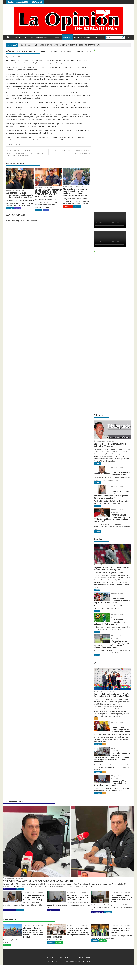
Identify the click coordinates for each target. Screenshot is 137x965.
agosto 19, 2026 (73, 893)
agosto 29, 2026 (100, 565)
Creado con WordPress (55, 961)
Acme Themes (85, 961)
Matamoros (7, 945)
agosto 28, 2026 (118, 636)
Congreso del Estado (83, 37)
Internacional (42, 37)
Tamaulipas (17, 37)
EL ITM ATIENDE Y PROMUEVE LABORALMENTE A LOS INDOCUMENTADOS (71, 152)
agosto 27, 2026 (117, 925)
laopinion (22, 57)
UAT (96, 37)
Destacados (17, 144)
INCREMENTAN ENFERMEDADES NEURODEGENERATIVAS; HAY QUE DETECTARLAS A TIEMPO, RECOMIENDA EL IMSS (25, 153)
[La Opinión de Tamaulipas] (68, 33)
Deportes (67, 37)
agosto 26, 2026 (9, 878)
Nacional (29, 37)
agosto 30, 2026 (13, 190)
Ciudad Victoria (68, 206)
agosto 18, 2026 (117, 893)
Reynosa (45, 210)
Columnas (56, 37)
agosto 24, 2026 (29, 893)
